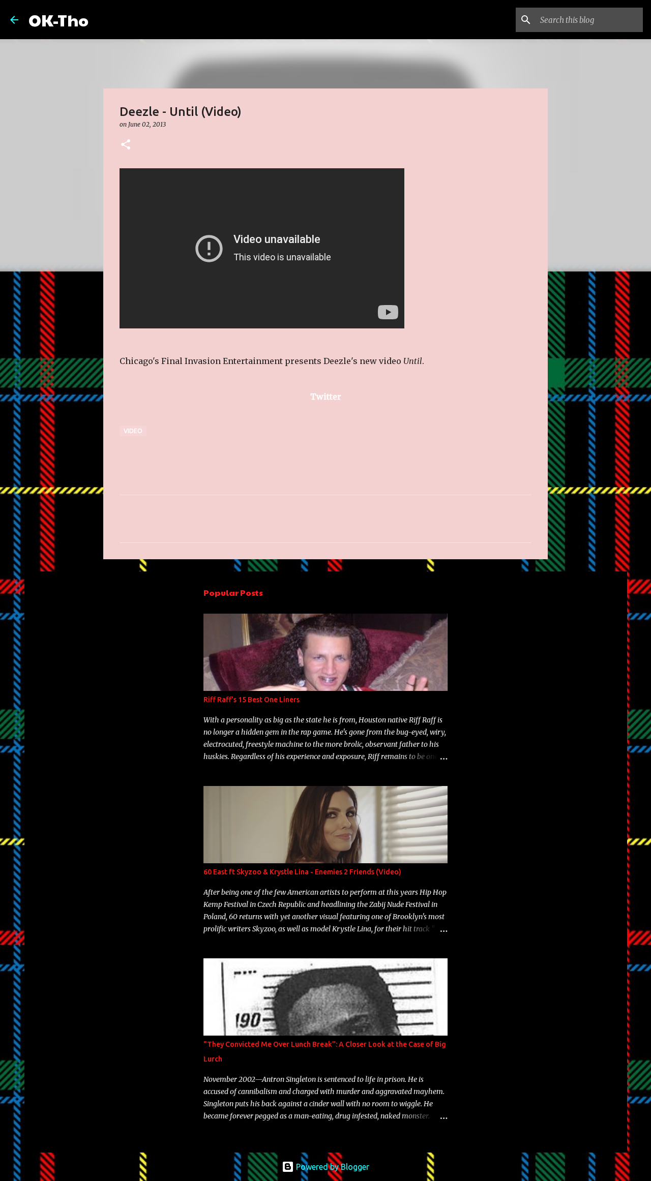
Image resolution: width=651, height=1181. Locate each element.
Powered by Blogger (331, 1166)
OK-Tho (58, 19)
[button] (126, 145)
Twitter (325, 396)
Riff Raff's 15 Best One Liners (251, 699)
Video (133, 431)
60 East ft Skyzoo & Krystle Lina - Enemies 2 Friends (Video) (302, 872)
